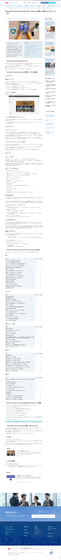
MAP (52, 549)
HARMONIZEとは (46, 0)
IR (50, 0)
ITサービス (7, 533)
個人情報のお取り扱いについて (12, 552)
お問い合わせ (52, 2)
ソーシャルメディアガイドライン (36, 552)
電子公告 (25, 553)
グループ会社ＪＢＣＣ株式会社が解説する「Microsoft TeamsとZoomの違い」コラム (19, 422)
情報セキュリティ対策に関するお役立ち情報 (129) (50, 81)
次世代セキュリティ (8, 528)
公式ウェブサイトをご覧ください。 (23, 429)
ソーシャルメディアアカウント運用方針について (14, 553)
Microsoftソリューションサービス (10, 532)
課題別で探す (26, 5)
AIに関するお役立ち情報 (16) (50, 99)
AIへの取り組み (40, 0)
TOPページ (55, 542)
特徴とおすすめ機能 (30, 47)
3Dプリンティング (8, 531)
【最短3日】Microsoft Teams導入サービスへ (23, 481)
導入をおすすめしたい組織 (31, 51)
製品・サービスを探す (18, 5)
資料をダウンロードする (43, 511)
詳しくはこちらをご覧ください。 (31, 466)
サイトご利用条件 (21, 552)
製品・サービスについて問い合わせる (43, 516)
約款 (29, 553)
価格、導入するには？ (30, 53)
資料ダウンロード (44, 2)
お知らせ (44, 5)
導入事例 (32, 5)
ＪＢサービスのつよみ (9, 5)
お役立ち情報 (38, 5)
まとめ (28, 55)
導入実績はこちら (19, 455)
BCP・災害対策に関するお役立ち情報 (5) (51, 103)
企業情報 (49, 5)
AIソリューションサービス (9, 530)
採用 (58, 0)
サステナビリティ (54, 0)
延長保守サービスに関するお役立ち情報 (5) (50, 106)
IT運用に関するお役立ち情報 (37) (50, 89)
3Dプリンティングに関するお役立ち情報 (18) (51, 96)
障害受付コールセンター (35, 2)
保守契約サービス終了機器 (27, 2)
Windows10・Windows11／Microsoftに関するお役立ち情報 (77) (50, 85)
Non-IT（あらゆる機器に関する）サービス (11, 529)
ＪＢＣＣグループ (35, 0)
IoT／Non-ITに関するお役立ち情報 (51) (51, 92)
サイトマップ (28, 552)
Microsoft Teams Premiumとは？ (32, 45)
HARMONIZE (7, 534)
